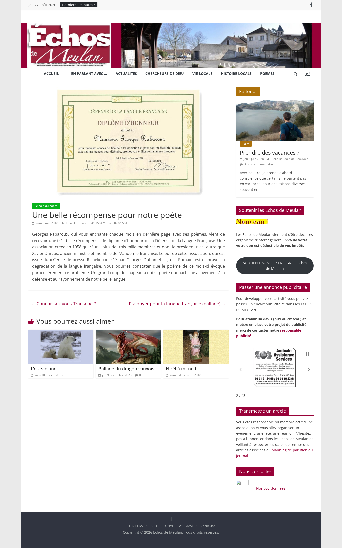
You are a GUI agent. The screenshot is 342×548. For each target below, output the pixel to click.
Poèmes (267, 73)
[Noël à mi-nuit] (196, 332)
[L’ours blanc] (60, 332)
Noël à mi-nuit (181, 369)
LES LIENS (136, 526)
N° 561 (122, 223)
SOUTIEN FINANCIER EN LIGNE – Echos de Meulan (275, 265)
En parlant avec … (89, 73)
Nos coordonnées (271, 488)
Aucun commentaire (258, 164)
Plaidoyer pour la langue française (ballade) (177, 304)
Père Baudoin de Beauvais (290, 159)
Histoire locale (236, 73)
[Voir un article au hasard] (307, 74)
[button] (240, 369)
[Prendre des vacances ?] (275, 102)
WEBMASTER (188, 526)
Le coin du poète (46, 206)
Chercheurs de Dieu (164, 73)
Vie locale (202, 73)
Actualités (126, 73)
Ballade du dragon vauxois (126, 369)
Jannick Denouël (77, 223)
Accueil (51, 73)
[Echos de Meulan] (171, 25)
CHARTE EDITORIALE (160, 526)
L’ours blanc (43, 369)
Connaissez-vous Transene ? (63, 304)
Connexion (208, 526)
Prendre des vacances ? (269, 152)
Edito (245, 144)
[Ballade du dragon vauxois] (128, 332)
